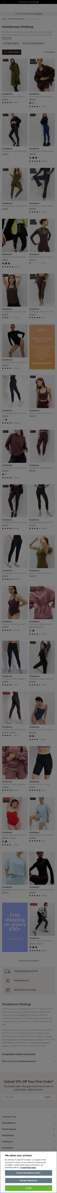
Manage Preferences (28, 1180)
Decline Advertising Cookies (28, 1173)
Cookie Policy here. (28, 1167)
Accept (28, 1188)
